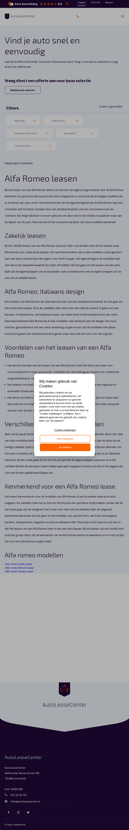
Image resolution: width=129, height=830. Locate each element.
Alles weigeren (65, 438)
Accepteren (65, 447)
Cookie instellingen (65, 430)
